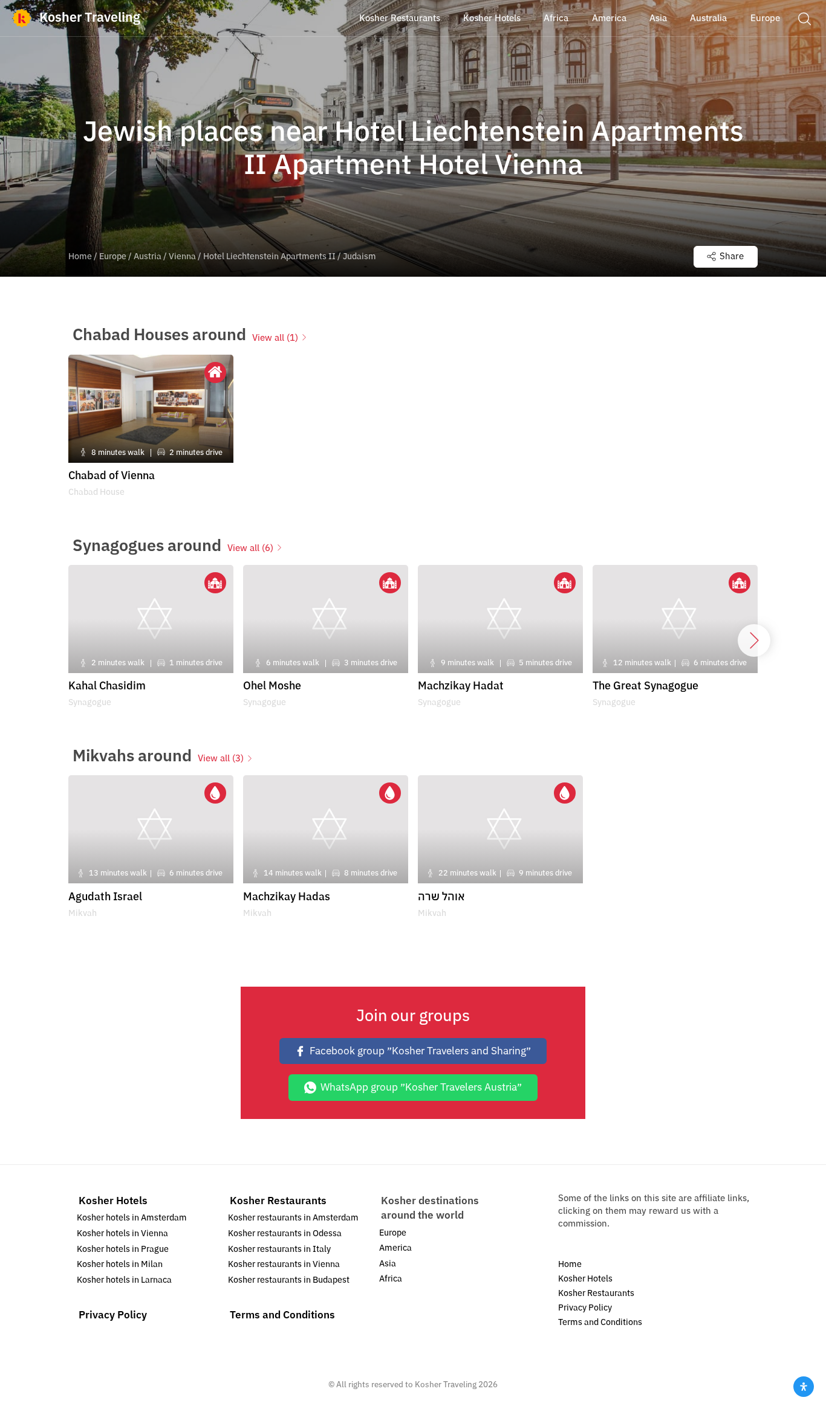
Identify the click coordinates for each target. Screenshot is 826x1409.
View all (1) (275, 338)
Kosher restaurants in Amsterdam (293, 1218)
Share (732, 256)
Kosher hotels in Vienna (122, 1233)
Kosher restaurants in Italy (279, 1249)
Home (80, 256)
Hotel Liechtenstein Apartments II (269, 256)
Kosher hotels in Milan (120, 1264)
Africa (390, 1279)
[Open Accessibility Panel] (803, 1386)
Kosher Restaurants (278, 1201)
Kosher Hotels (113, 1201)
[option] (150, 430)
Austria (147, 256)
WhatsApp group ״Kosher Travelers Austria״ (421, 1087)
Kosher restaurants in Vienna (284, 1264)
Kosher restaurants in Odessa (285, 1233)
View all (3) (221, 758)
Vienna (182, 256)
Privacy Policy (113, 1315)
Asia (387, 1263)
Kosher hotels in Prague (123, 1249)
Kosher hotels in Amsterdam (132, 1218)
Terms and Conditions (282, 1315)
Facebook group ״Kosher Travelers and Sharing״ (420, 1051)
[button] (804, 18)
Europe (112, 256)
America (395, 1248)
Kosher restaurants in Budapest (289, 1280)
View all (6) (250, 548)
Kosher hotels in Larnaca (124, 1280)
